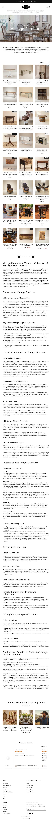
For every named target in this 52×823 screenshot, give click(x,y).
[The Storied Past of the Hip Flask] (42, 717)
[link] (26, 766)
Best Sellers (11, 11)
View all (26, 705)
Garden (31, 13)
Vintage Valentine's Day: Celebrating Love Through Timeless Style (10, 728)
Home (25, 25)
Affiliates (5, 809)
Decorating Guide (6, 813)
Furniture (32, 11)
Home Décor (40, 11)
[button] (8, 758)
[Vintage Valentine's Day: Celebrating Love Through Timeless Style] (10, 717)
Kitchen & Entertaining (19, 13)
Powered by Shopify (26, 818)
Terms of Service (30, 791)
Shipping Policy (30, 785)
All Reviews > (44, 746)
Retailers (4, 811)
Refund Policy (30, 787)
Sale (3, 798)
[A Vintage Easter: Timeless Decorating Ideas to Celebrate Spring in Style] (26, 717)
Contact (4, 807)
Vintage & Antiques (22, 11)
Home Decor (5, 789)
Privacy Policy (30, 789)
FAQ (28, 783)
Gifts (37, 13)
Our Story (5, 805)
